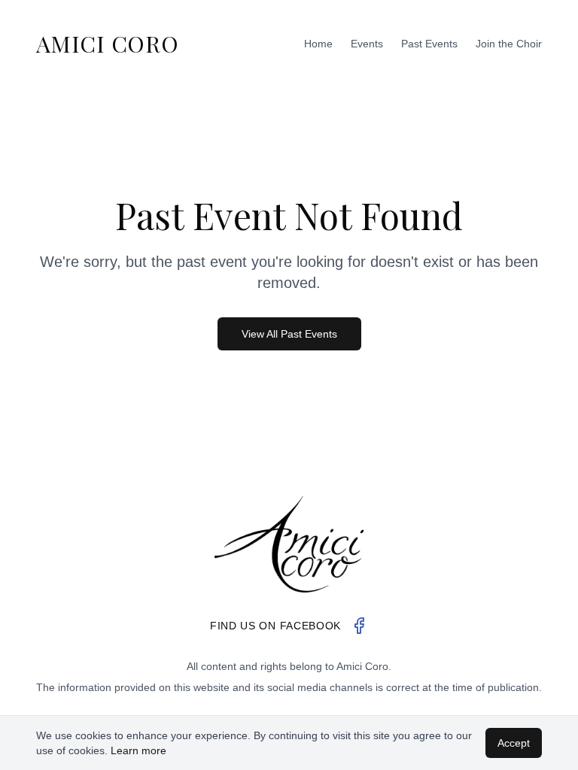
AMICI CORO (107, 43)
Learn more (138, 750)
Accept (513, 743)
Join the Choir (509, 44)
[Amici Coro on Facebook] (359, 626)
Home (318, 44)
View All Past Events (289, 334)
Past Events (429, 44)
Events (367, 44)
